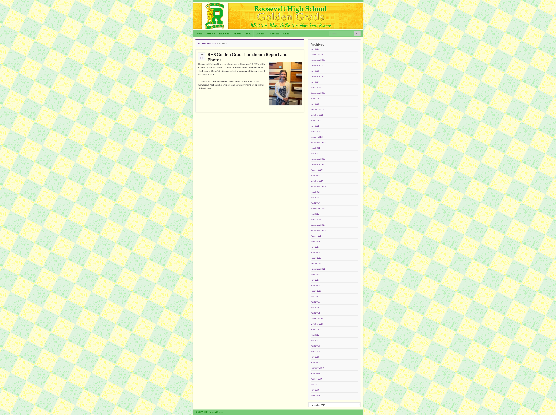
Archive (210, 33)
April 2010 (315, 362)
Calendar (261, 33)
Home (198, 33)
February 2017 (317, 263)
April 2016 (315, 285)
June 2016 (315, 274)
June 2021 (315, 148)
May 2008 (315, 390)
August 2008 (316, 379)
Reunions (224, 33)
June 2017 (315, 241)
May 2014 (315, 307)
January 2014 (317, 318)
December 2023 (318, 93)
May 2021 (315, 153)
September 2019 (318, 186)
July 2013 (315, 335)
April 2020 (315, 175)
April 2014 (315, 313)
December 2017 (318, 225)
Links (286, 33)
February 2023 (317, 109)
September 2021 (318, 142)
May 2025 (315, 71)
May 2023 (315, 104)
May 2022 (315, 126)
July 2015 (315, 296)
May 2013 (315, 340)
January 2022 (317, 137)
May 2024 (315, 82)
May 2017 (315, 247)
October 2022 (317, 115)
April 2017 (315, 252)
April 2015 (315, 302)
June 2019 (315, 192)
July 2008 (315, 384)
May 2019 (315, 197)
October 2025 (317, 65)
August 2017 (316, 236)
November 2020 (318, 159)
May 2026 (315, 49)
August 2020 (316, 170)
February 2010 (317, 368)
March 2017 (316, 258)
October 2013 (317, 324)
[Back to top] (549, 408)
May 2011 (315, 357)
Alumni (237, 33)
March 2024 (316, 87)
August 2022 (316, 120)
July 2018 (315, 214)
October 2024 (317, 76)
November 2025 (318, 60)
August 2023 (316, 98)
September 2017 (318, 230)
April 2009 (315, 373)
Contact (274, 33)
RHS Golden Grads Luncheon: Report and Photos (248, 57)
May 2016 (315, 280)
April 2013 (315, 346)
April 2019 (315, 203)
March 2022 (316, 131)
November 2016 (318, 269)
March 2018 (316, 219)
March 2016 (316, 291)
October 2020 (317, 164)
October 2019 (317, 181)
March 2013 (316, 351)
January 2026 (317, 54)
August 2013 (316, 329)
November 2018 (318, 208)
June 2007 (315, 395)
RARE (248, 33)
